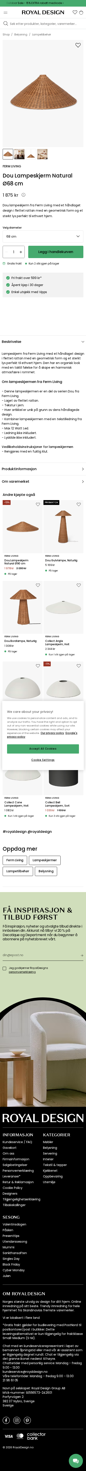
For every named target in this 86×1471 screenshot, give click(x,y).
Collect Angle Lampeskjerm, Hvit (57, 642)
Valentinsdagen (14, 1224)
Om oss (8, 1153)
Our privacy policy (52, 733)
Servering (50, 1153)
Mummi (8, 1247)
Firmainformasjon (16, 1159)
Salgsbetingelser (15, 1164)
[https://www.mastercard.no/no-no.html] (20, 1436)
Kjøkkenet (50, 1170)
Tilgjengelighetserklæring (21, 1199)
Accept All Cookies (42, 748)
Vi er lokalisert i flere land (21, 1318)
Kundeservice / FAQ (17, 1142)
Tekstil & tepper (55, 1164)
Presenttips (11, 1235)
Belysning (50, 1147)
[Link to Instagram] (16, 1420)
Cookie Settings (43, 760)
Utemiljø (49, 1182)
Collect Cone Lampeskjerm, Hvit (16, 804)
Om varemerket (15, 481)
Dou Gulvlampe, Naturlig (61, 560)
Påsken (8, 1230)
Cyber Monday (14, 1270)
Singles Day (11, 1258)
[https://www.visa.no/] (8, 1436)
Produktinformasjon (19, 468)
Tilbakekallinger (14, 1205)
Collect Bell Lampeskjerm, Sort (57, 804)
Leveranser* (12, 1176)
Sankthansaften (15, 1253)
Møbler (48, 1142)
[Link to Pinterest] (27, 1420)
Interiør (48, 1159)
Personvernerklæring (18, 1170)
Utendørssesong (15, 1241)
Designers (10, 1193)
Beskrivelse (11, 341)
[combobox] (43, 236)
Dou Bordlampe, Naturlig (20, 641)
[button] (75, 12)
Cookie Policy (12, 1187)
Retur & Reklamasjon (18, 1182)
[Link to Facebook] (6, 1420)
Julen (7, 1275)
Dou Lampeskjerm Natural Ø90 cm (16, 562)
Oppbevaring (53, 1176)
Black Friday (11, 1264)
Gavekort (10, 1147)
